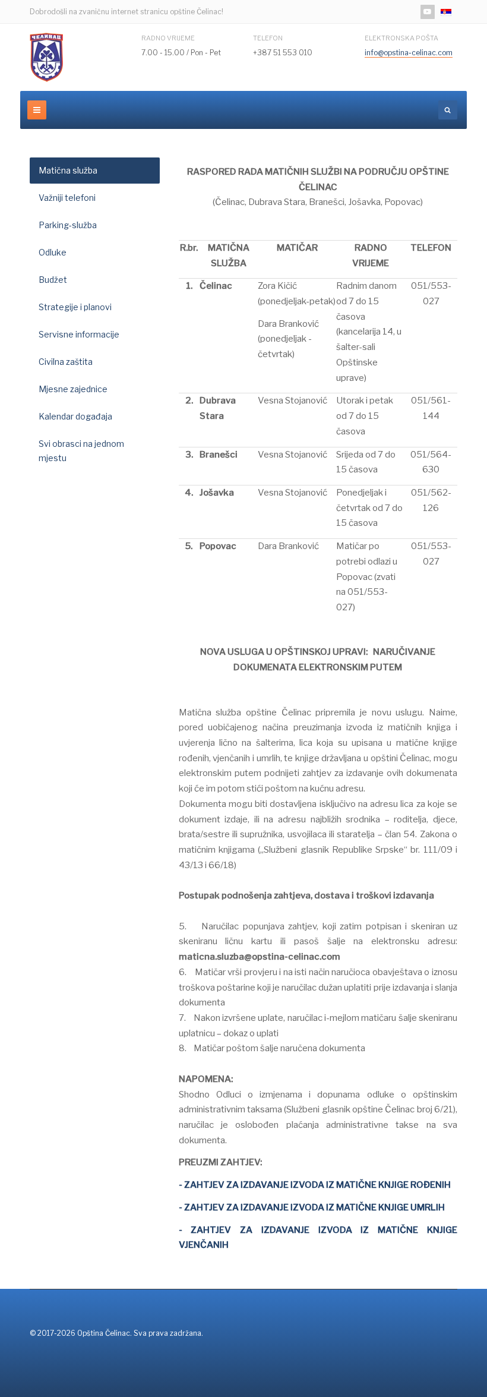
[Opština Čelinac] (46, 57)
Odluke (53, 252)
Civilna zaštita (66, 362)
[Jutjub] (427, 12)
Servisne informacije (79, 334)
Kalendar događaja (75, 416)
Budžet (53, 280)
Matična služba (68, 170)
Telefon (268, 38)
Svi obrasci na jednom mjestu (81, 451)
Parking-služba (68, 225)
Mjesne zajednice (73, 389)
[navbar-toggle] (36, 109)
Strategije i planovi (75, 307)
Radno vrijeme (168, 38)
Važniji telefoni (67, 198)
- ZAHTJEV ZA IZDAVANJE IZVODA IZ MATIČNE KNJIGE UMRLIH (312, 1207)
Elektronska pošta (401, 38)
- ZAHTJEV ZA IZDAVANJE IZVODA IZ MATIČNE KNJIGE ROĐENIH (315, 1185)
